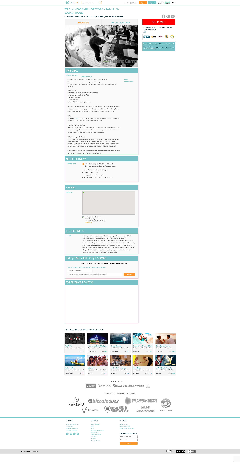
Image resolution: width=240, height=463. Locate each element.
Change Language (71, 430)
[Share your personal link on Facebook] (163, 18)
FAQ (159, 44)
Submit (129, 274)
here (76, 118)
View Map (88, 222)
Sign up (152, 3)
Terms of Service (96, 434)
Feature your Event (72, 428)
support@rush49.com (72, 424)
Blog (92, 428)
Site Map (93, 436)
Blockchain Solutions (97, 430)
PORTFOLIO (134, 3)
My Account (123, 424)
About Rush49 (95, 424)
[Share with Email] (173, 18)
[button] (109, 202)
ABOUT (126, 3)
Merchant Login (125, 426)
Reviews (93, 438)
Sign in (143, 3)
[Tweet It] (168, 18)
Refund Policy (95, 432)
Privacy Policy (95, 441)
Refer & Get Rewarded (127, 428)
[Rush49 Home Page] (72, 4)
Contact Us (69, 426)
